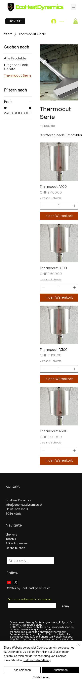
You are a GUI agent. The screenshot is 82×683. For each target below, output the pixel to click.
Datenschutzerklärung (37, 660)
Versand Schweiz (50, 198)
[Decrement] (42, 205)
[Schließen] (76, 647)
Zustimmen (61, 670)
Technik (11, 539)
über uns (11, 534)
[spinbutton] (58, 205)
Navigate (14, 525)
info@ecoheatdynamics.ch (24, 504)
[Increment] (74, 205)
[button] (75, 21)
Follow (12, 573)
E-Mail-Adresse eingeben (25, 599)
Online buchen (15, 548)
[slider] (5, 107)
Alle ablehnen (22, 670)
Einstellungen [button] (41, 677)
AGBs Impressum (17, 543)
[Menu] (73, 7)
